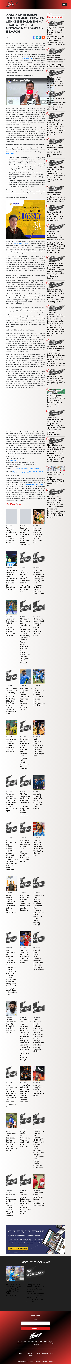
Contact (51, 1353)
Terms (20, 1353)
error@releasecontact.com (34, 484)
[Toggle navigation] (64, 4)
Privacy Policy (30, 1354)
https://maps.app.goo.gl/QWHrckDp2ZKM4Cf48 (27, 468)
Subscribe (35, 1329)
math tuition (10, 154)
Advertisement (42, 1353)
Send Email (13, 461)
